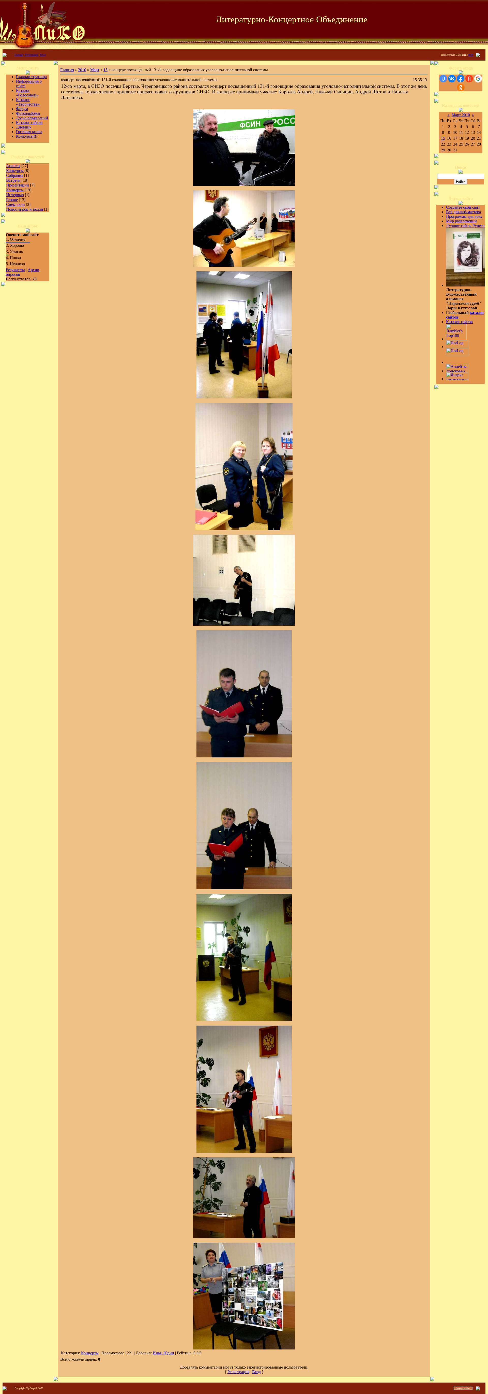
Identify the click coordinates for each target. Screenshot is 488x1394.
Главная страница (31, 77)
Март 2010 (461, 115)
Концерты (15, 190)
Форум (22, 109)
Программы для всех (464, 216)
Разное (12, 199)
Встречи (13, 180)
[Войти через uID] (443, 78)
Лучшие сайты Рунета (465, 225)
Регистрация (31, 54)
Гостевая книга (29, 132)
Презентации (17, 185)
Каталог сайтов (29, 122)
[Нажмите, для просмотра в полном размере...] (244, 184)
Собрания (14, 175)
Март (94, 70)
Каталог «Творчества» (28, 101)
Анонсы (13, 166)
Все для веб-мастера (463, 212)
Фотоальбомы (28, 113)
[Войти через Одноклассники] (461, 87)
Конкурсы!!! (26, 136)
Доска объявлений (32, 118)
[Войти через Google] (478, 79)
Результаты (15, 270)
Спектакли (15, 204)
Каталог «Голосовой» (27, 92)
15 (105, 70)
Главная (19, 54)
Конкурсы (15, 170)
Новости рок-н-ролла (24, 209)
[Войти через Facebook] (460, 78)
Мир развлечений (461, 221)
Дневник (24, 127)
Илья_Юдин (163, 1353)
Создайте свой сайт (463, 207)
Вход (43, 54)
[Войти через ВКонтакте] (452, 78)
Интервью (15, 195)
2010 (82, 70)
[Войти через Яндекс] (469, 78)
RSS (470, 54)
